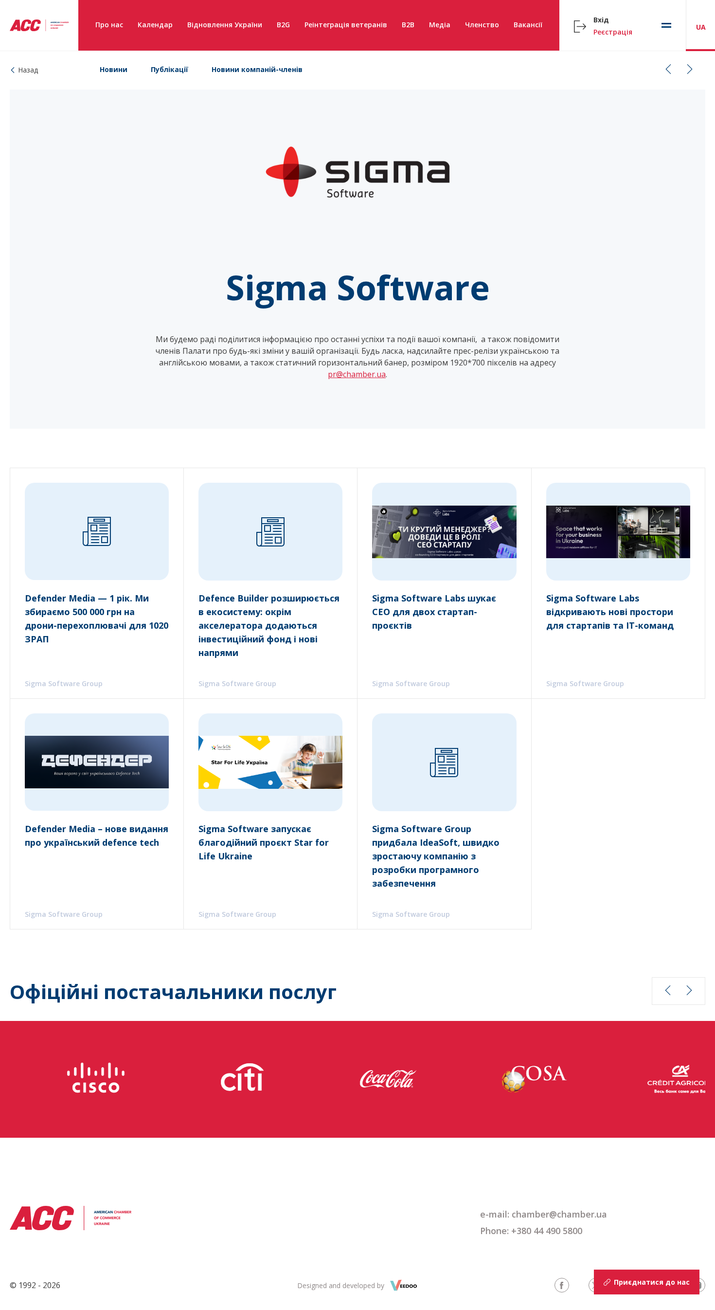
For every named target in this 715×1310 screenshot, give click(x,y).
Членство (482, 24)
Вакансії (528, 24)
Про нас (109, 24)
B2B (408, 24)
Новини (113, 69)
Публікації (169, 69)
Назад (28, 69)
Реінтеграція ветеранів (345, 24)
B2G (283, 24)
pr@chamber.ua (357, 374)
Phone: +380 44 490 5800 (531, 1231)
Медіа (439, 24)
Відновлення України (224, 24)
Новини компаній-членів (257, 69)
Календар (155, 24)
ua (701, 27)
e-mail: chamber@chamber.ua (543, 1214)
